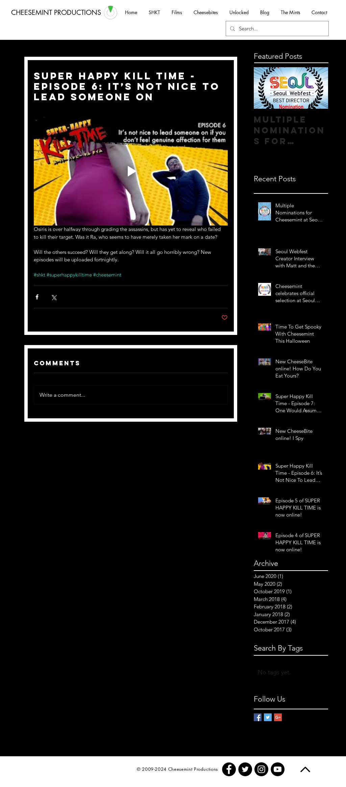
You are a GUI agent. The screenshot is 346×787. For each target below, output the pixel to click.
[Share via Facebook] (37, 297)
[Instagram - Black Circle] (261, 769)
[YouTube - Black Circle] (278, 769)
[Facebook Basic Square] (258, 717)
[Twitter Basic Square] (268, 717)
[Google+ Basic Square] (278, 717)
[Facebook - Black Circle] (229, 769)
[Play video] (131, 171)
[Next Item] (317, 88)
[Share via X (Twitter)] (53, 297)
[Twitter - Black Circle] (245, 769)
